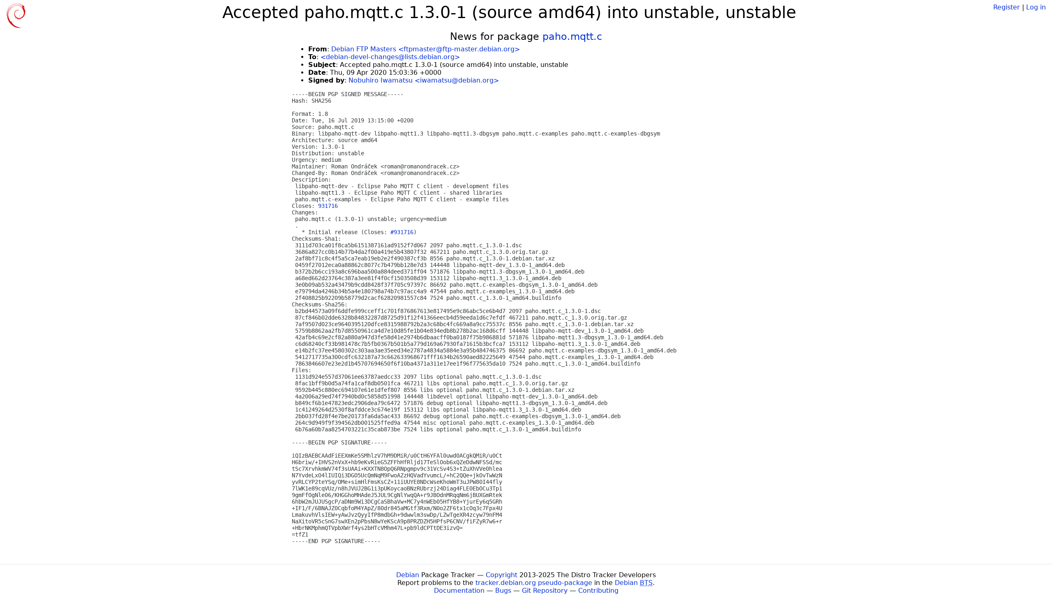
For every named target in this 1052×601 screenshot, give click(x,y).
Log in (1036, 7)
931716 (328, 206)
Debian (407, 575)
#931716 (401, 232)
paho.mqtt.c (572, 36)
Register (1006, 7)
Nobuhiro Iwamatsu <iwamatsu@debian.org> (423, 80)
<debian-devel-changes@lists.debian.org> (390, 57)
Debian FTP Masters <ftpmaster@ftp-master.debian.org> (425, 49)
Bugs (503, 590)
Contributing (598, 590)
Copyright (501, 575)
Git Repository (545, 590)
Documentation (459, 590)
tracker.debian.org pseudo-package (533, 583)
